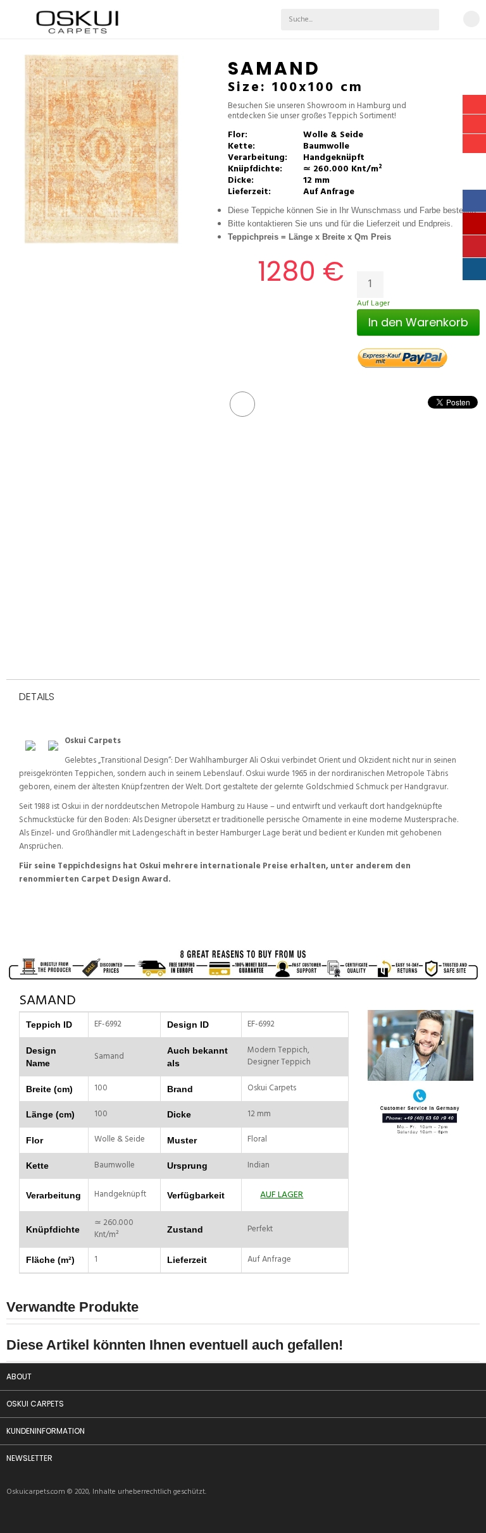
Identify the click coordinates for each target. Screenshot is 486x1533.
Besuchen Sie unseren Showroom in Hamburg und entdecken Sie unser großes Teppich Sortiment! (317, 111)
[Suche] (428, 19)
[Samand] (101, 149)
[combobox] (331, 19)
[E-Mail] (242, 404)
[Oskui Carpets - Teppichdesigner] (77, 39)
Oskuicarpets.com (35, 1492)
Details (36, 697)
